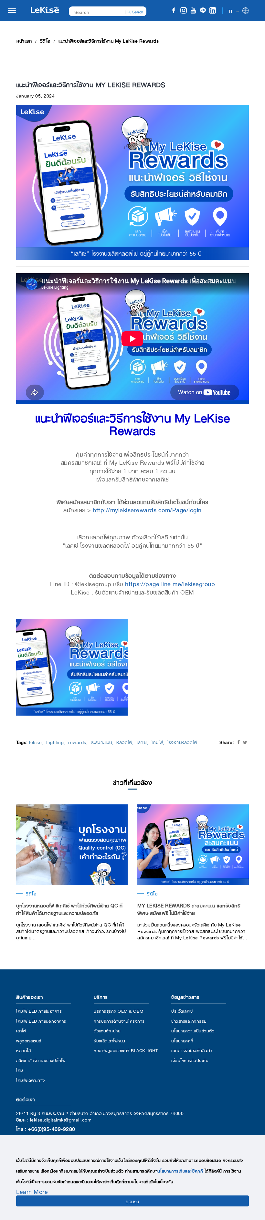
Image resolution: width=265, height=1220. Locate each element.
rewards (77, 741)
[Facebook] (174, 11)
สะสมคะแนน (101, 741)
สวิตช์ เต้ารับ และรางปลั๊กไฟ (40, 1060)
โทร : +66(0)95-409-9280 (45, 1128)
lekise (35, 741)
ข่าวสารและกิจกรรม (189, 1021)
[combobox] (104, 11)
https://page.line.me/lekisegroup (170, 583)
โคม (19, 1070)
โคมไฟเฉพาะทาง (30, 1080)
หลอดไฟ (124, 741)
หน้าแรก (24, 40)
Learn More (32, 1191)
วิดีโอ (45, 40)
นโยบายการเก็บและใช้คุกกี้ (180, 1170)
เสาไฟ (21, 1030)
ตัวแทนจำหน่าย (107, 1030)
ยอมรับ (132, 1200)
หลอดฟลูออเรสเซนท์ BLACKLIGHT (126, 1050)
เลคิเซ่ (142, 741)
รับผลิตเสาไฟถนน (109, 1040)
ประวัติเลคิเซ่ (182, 1011)
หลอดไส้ (23, 1050)
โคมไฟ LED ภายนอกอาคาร (41, 1021)
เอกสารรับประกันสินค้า (191, 1050)
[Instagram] (183, 11)
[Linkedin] (212, 11)
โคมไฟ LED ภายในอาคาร (39, 1011)
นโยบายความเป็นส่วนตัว (192, 1030)
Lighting (55, 741)
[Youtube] (193, 11)
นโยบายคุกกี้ (182, 1040)
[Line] (203, 11)
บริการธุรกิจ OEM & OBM (118, 1011)
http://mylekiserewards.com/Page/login (147, 509)
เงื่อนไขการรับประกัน (189, 1060)
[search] (135, 11)
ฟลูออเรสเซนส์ (28, 1040)
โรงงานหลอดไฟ (182, 741)
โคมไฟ (157, 741)
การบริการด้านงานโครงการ (119, 1021)
